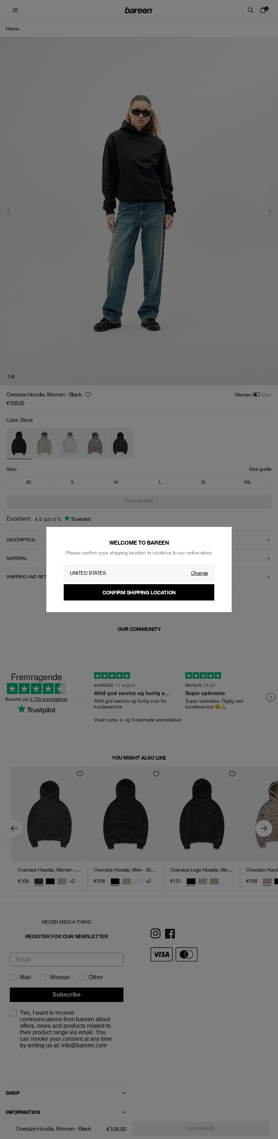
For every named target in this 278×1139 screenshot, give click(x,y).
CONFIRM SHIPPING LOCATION (139, 592)
